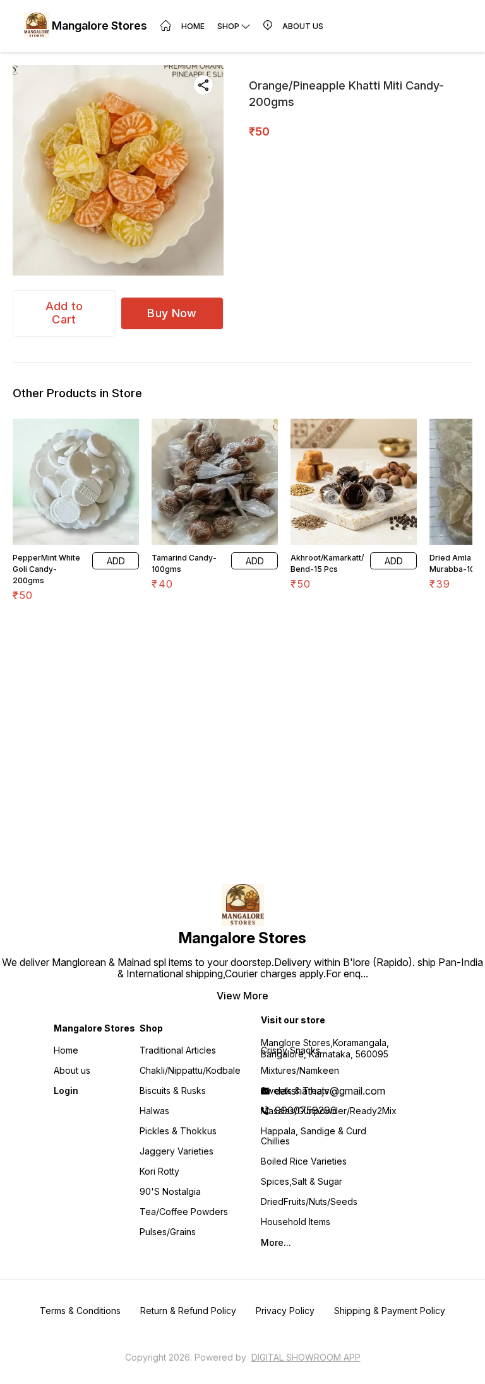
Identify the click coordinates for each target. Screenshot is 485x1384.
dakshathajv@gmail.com (330, 1090)
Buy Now (171, 313)
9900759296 (306, 1110)
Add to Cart (64, 312)
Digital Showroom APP (306, 1357)
